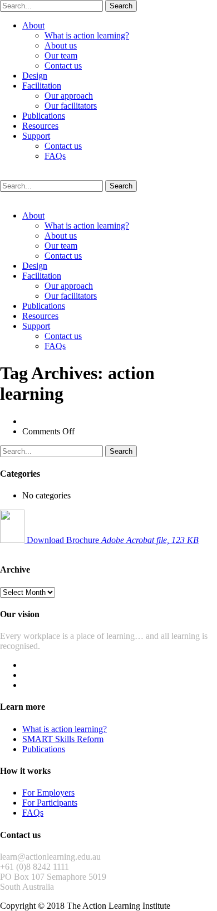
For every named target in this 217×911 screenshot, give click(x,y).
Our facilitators (71, 105)
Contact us (63, 65)
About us (61, 45)
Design (34, 75)
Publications (43, 115)
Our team (61, 55)
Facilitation (41, 85)
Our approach (69, 95)
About (33, 25)
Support (36, 135)
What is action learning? (87, 35)
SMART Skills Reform (62, 739)
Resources (40, 125)
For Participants (49, 802)
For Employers (48, 792)
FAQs (55, 156)
